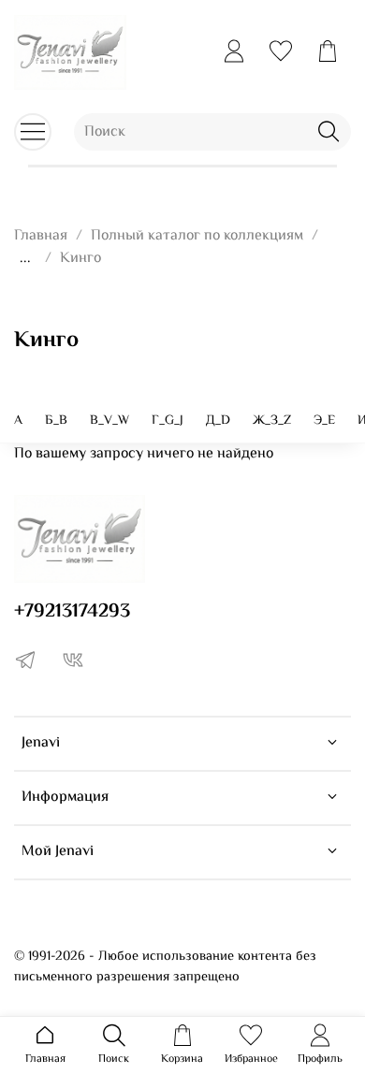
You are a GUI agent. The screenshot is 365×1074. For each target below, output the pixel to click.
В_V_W (109, 421)
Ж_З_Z (272, 421)
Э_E (324, 421)
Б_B (56, 421)
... (25, 259)
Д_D (218, 421)
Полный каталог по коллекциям (197, 236)
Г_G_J (167, 421)
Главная (40, 236)
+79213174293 (72, 612)
